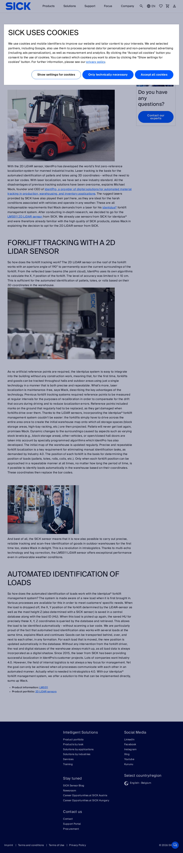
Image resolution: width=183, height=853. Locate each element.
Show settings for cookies (56, 74)
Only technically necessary (108, 74)
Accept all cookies (154, 74)
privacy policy (95, 61)
